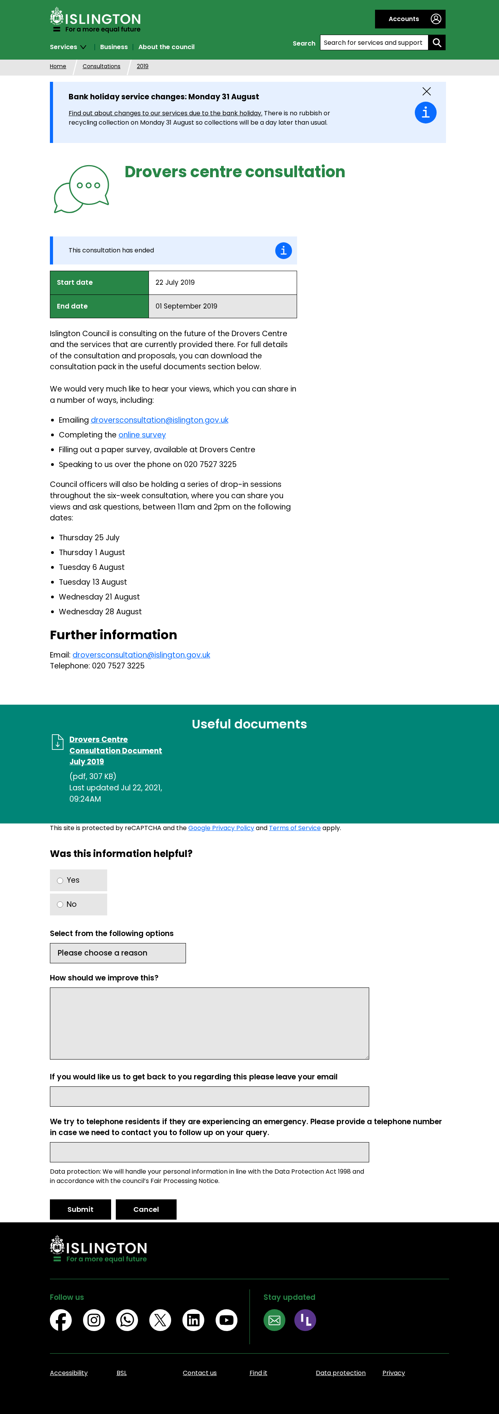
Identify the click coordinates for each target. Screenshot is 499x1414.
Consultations (101, 66)
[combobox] (374, 42)
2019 (143, 66)
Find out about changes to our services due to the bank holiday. (165, 113)
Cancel (146, 1209)
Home (58, 66)
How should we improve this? (104, 978)
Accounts (404, 18)
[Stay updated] (279, 1321)
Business (114, 47)
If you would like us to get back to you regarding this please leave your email (194, 1077)
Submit (80, 1209)
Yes (73, 880)
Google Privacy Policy (221, 827)
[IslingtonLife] (309, 1321)
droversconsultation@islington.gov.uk (159, 420)
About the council (166, 47)
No (72, 904)
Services (63, 47)
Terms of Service (295, 827)
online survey (142, 435)
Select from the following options (112, 933)
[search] (437, 42)
